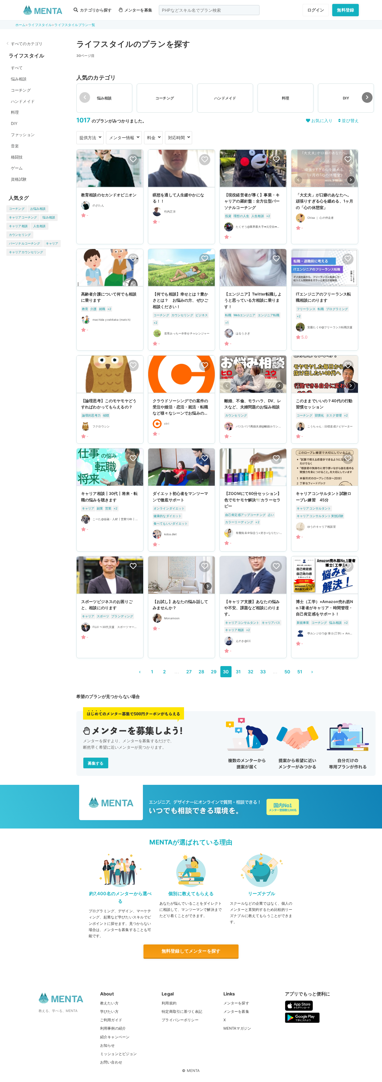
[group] (104, 98)
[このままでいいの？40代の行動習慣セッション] (324, 399)
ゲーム (17, 168)
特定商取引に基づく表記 (182, 1011)
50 (287, 671)
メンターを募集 (138, 10)
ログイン (315, 10)
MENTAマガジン (237, 1028)
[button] (367, 97)
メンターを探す (236, 1003)
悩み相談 (19, 78)
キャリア (52, 243)
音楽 (15, 145)
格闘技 (17, 157)
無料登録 (345, 10)
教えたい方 (109, 1003)
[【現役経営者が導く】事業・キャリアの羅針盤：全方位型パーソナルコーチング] (253, 197)
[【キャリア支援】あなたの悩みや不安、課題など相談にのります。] (253, 607)
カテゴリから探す (95, 10)
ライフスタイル (40, 25)
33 (263, 671)
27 (189, 671)
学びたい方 (109, 1011)
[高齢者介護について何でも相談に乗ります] (110, 300)
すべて (17, 67)
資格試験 (19, 179)
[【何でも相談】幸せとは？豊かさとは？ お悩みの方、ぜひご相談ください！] (181, 300)
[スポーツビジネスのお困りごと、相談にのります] (110, 607)
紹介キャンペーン (114, 1037)
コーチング (21, 90)
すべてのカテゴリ (27, 43)
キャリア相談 (18, 226)
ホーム (20, 25)
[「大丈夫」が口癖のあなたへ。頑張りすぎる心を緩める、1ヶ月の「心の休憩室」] (324, 197)
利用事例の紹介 (113, 1028)
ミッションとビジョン (118, 1053)
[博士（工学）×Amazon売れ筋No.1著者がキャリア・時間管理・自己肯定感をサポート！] (324, 607)
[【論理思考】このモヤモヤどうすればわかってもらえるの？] (110, 399)
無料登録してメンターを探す (191, 951)
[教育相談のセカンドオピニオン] (110, 197)
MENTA (193, 1070)
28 (201, 671)
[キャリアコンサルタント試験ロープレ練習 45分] (324, 499)
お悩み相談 (38, 209)
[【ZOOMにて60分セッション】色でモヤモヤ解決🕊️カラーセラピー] (253, 499)
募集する (96, 763)
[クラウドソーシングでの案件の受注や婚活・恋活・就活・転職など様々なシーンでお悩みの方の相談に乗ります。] (181, 399)
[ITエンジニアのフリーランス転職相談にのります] (324, 300)
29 (213, 671)
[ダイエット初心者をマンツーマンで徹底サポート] (181, 499)
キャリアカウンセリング (26, 252)
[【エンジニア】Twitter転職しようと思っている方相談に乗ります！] (253, 300)
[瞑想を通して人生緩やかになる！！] (181, 197)
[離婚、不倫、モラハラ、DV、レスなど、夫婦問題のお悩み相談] (253, 399)
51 (299, 671)
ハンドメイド (23, 101)
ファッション (23, 134)
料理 (15, 112)
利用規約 (169, 1003)
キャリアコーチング (23, 217)
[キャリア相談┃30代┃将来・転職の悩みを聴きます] (110, 499)
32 (250, 671)
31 (238, 671)
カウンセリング (20, 235)
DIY (14, 123)
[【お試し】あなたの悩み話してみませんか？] (181, 607)
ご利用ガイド (111, 1020)
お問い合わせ (111, 1062)
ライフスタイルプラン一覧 (74, 25)
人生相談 (39, 226)
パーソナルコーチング (24, 243)
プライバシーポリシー (180, 1020)
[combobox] (209, 10)
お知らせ (107, 1045)
